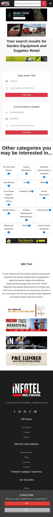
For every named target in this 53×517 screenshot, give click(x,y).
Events (26, 437)
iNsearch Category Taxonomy (26, 471)
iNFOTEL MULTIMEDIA (21, 403)
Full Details (26, 95)
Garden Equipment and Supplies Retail (22, 88)
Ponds (25, 225)
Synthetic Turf (25, 191)
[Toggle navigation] (52, 3)
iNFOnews (26, 419)
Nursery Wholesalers (26, 168)
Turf (25, 182)
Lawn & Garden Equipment (44, 227)
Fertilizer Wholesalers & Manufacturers (26, 213)
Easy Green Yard (26, 75)
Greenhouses (42, 210)
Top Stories (26, 427)
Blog (26, 457)
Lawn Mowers (9, 182)
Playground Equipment (9, 227)
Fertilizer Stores (8, 210)
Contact (26, 432)
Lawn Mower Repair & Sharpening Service (9, 196)
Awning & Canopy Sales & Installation (44, 170)
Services (26, 462)
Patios (42, 182)
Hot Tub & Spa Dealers (9, 168)
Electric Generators (44, 193)
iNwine (26, 488)
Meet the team (26, 452)
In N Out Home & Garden (26, 107)
